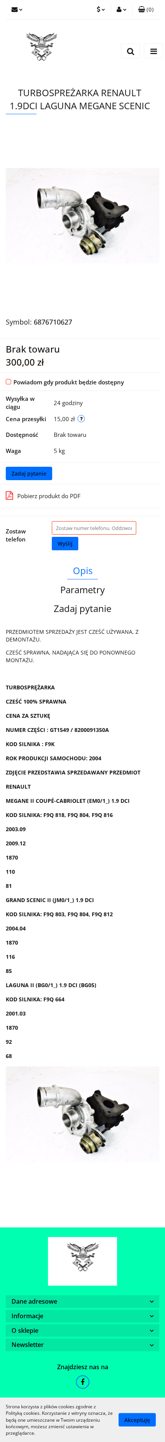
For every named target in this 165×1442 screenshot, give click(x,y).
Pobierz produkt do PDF (49, 496)
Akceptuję (137, 1420)
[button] (145, 9)
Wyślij (65, 543)
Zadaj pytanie (29, 473)
